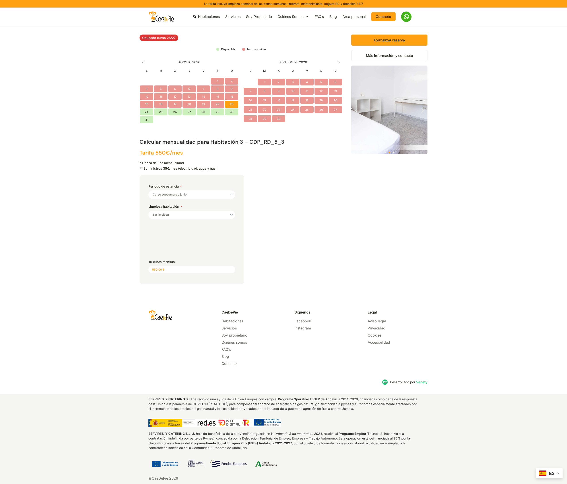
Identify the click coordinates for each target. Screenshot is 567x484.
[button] (356, 110)
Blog (333, 16)
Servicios (233, 16)
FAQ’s (319, 16)
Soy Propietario (259, 16)
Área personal (354, 16)
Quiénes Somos (290, 16)
